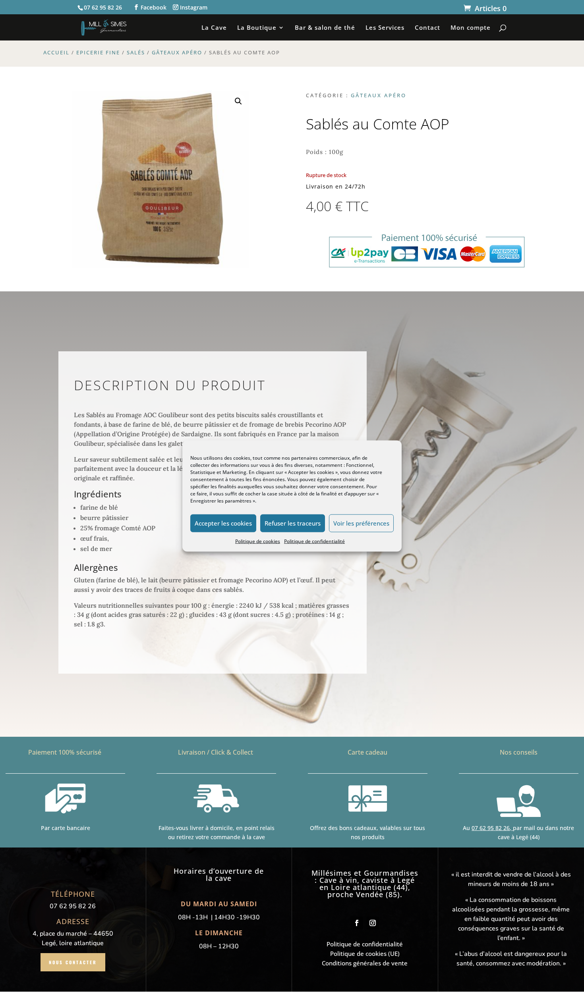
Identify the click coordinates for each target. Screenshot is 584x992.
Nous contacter (73, 962)
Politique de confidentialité (314, 540)
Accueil (56, 52)
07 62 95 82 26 (491, 828)
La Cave (214, 28)
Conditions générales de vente (365, 963)
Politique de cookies (257, 540)
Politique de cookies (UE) (365, 953)
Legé (406, 880)
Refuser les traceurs (293, 523)
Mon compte (471, 28)
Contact (427, 28)
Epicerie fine (98, 52)
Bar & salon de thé (325, 28)
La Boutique (257, 28)
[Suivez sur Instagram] (372, 923)
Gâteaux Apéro (177, 52)
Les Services (384, 28)
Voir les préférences (361, 523)
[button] (238, 101)
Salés (136, 52)
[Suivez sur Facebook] (356, 923)
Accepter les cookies (223, 523)
